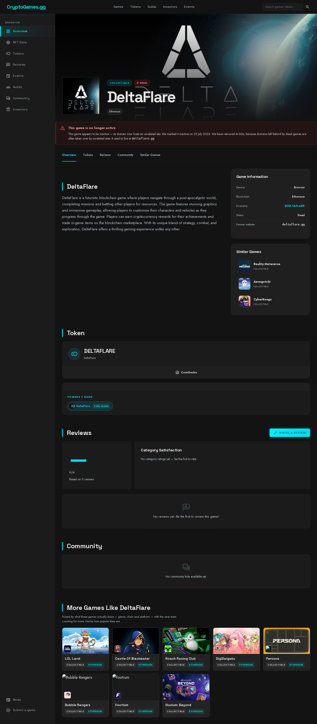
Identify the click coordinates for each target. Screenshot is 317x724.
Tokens (135, 7)
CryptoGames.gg (26, 6)
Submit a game (21, 710)
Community (18, 98)
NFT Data (16, 42)
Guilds (152, 7)
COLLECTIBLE (119, 83)
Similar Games (150, 155)
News (13, 699)
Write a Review (289, 432)
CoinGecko (186, 372)
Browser (299, 187)
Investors (170, 7)
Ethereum (114, 111)
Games (118, 7)
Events (189, 7)
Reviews (16, 64)
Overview (17, 31)
